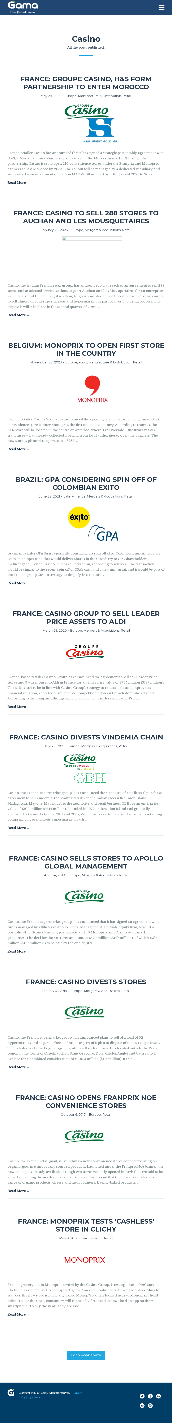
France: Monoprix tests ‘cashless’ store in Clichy (86, 1225)
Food (83, 362)
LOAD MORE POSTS (86, 1355)
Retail (127, 96)
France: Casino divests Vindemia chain (86, 737)
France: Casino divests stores (86, 982)
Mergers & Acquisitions (103, 230)
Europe (71, 96)
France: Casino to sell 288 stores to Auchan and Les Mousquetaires (86, 217)
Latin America (74, 496)
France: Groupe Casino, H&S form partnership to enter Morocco (86, 83)
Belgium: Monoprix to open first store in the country (86, 349)
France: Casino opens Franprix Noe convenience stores (86, 1102)
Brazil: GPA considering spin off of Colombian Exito (86, 483)
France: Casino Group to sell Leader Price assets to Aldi (86, 618)
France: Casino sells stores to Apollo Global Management (86, 862)
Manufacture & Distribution (99, 96)
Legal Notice (34, 1397)
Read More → (19, 183)
